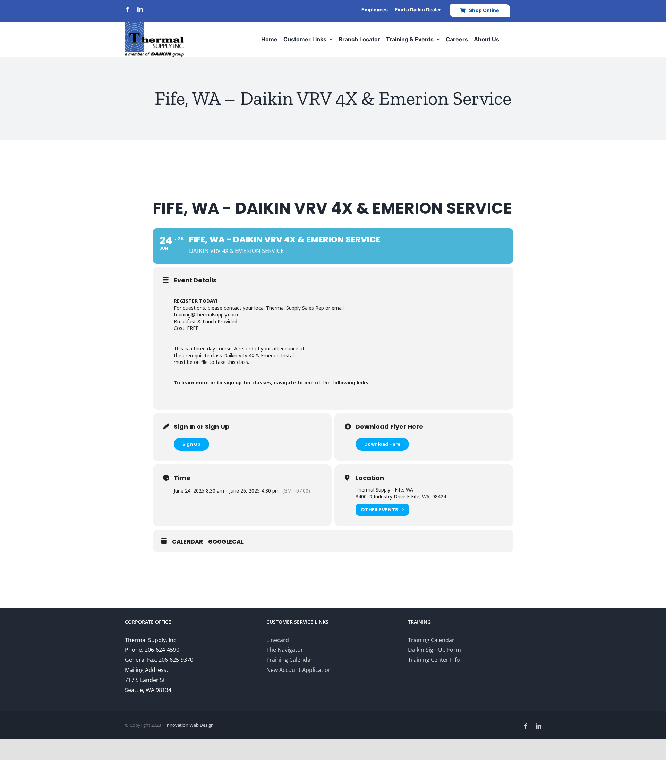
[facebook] (127, 9)
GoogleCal (226, 541)
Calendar (187, 541)
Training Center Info (434, 660)
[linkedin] (140, 9)
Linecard (277, 640)
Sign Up (191, 444)
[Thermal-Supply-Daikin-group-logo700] (154, 25)
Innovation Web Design (189, 725)
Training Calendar (289, 660)
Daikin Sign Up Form (434, 650)
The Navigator (284, 650)
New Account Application (299, 670)
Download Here (382, 444)
